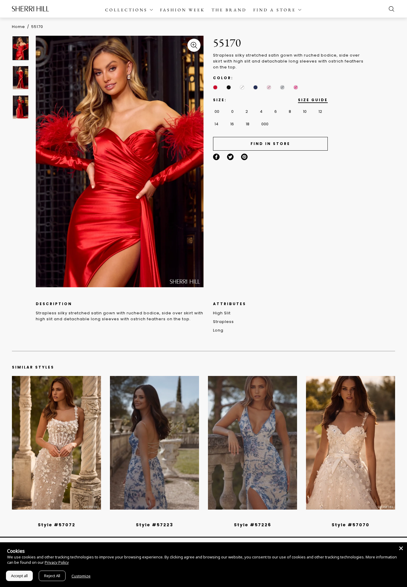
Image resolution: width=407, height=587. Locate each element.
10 (305, 111)
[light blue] (54, 517)
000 (264, 124)
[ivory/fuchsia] (157, 517)
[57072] (56, 443)
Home (18, 26)
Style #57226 (252, 525)
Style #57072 (56, 525)
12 (320, 111)
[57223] (154, 443)
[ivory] (242, 87)
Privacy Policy (57, 562)
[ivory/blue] (152, 517)
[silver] (282, 87)
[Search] (390, 8)
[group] (21, 48)
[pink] (295, 87)
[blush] (269, 87)
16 (232, 124)
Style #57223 (154, 525)
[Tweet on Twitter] (230, 157)
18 (247, 124)
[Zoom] (194, 45)
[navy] (255, 87)
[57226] (252, 443)
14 (216, 124)
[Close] (401, 548)
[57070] (350, 443)
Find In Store (270, 143)
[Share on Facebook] (216, 157)
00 (217, 111)
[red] (215, 87)
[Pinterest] (244, 157)
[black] (228, 87)
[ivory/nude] (63, 517)
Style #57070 (350, 525)
